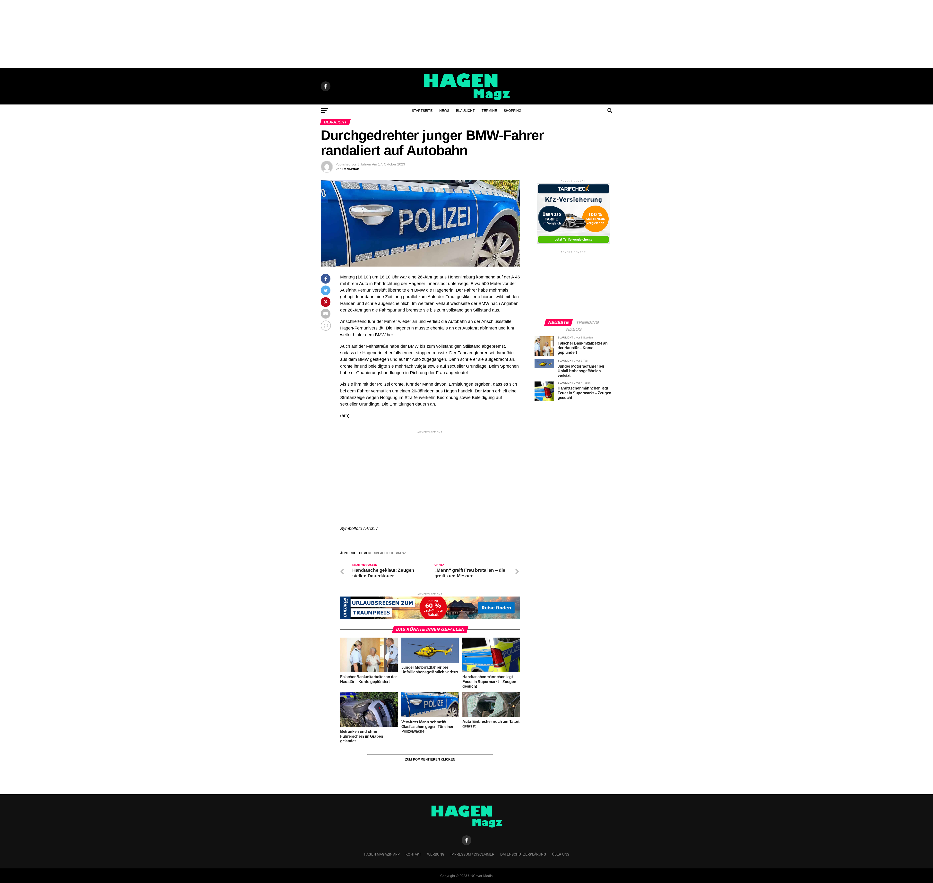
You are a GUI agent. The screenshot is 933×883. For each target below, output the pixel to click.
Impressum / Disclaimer (472, 854)
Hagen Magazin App (382, 854)
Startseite (422, 111)
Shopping (512, 111)
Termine (489, 111)
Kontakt (413, 854)
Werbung (436, 854)
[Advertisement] (466, 34)
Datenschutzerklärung (523, 854)
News (444, 111)
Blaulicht (465, 111)
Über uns (560, 854)
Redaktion (350, 169)
